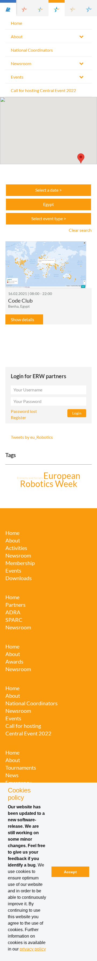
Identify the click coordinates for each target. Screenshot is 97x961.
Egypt (48, 204)
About (17, 36)
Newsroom (21, 63)
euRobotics (15, 525)
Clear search (80, 230)
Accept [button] (70, 872)
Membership (20, 563)
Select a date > (48, 189)
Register (18, 417)
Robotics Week (19, 681)
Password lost (24, 411)
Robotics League (20, 745)
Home (16, 23)
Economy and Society (30, 477)
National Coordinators (32, 49)
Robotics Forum (20, 639)
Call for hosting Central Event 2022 (43, 90)
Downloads (18, 578)
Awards (14, 661)
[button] (8, 8)
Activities (16, 548)
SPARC (12, 590)
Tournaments (20, 767)
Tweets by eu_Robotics (32, 437)
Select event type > (48, 218)
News (12, 775)
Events (17, 76)
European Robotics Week (50, 479)
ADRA (12, 612)
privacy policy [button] (33, 949)
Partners (15, 604)
